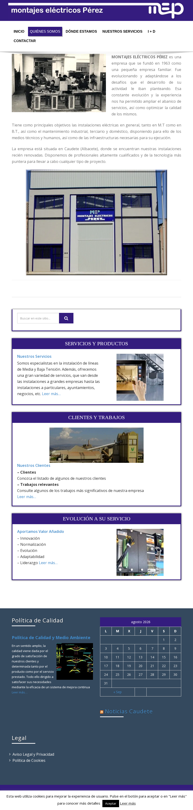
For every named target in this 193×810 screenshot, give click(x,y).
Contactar (25, 41)
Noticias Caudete (129, 711)
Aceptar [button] (110, 803)
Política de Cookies (28, 760)
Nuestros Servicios (122, 31)
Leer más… (51, 393)
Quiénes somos (45, 31)
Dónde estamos (81, 31)
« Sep (117, 692)
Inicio (19, 31)
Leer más (128, 803)
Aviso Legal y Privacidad (33, 754)
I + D (151, 31)
